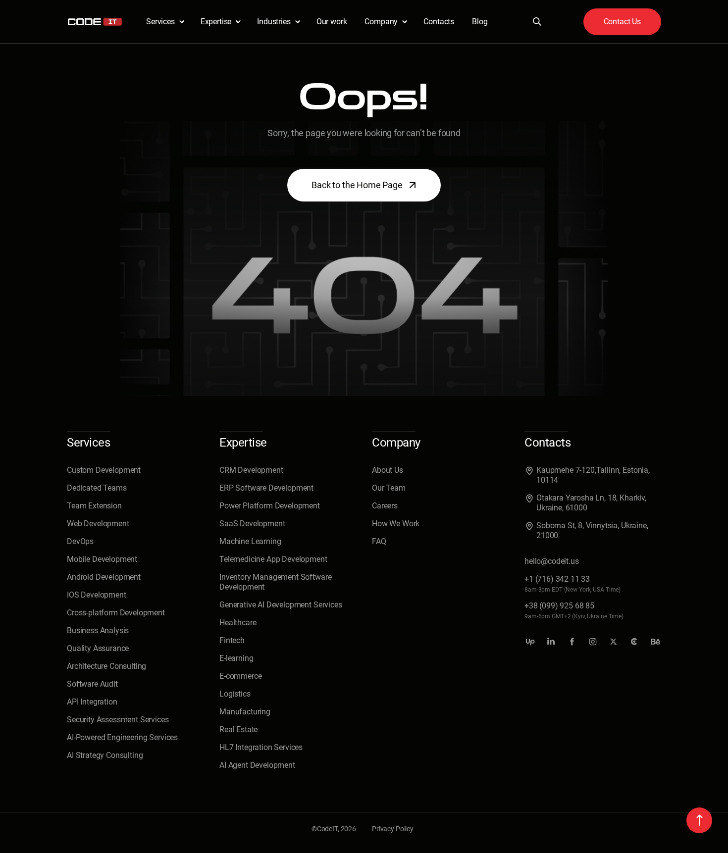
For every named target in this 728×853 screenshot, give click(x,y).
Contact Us (622, 21)
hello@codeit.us (551, 561)
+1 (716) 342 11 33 (557, 579)
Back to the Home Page (357, 185)
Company (381, 21)
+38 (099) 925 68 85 (559, 605)
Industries (273, 21)
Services (160, 21)
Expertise (216, 21)
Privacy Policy (393, 829)
